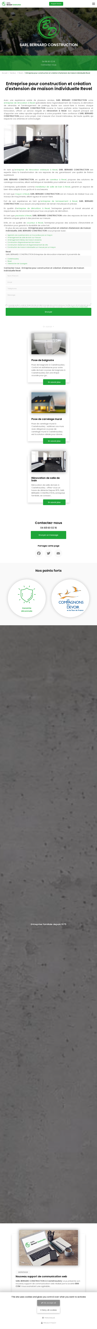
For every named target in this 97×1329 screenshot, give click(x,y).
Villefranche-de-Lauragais (17, 263)
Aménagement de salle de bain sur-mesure (24, 237)
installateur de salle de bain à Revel (52, 186)
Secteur (13, 73)
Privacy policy (49, 1323)
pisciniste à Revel (23, 215)
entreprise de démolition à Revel (33, 208)
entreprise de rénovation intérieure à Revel (36, 169)
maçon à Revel (22, 194)
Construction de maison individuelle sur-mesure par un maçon (32, 247)
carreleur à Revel (58, 179)
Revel (21, 73)
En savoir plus (54, 382)
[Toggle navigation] (93, 4)
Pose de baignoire (42, 360)
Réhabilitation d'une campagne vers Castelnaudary (48, 1276)
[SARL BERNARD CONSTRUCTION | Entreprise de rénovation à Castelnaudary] (11, 4)
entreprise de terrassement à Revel (59, 201)
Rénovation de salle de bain (45, 479)
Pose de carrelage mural (46, 419)
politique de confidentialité (78, 307)
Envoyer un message (48, 535)
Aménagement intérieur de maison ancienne (25, 240)
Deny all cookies (49, 1310)
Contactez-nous (48, 64)
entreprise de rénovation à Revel (19, 102)
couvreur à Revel (35, 222)
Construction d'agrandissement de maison (24, 242)
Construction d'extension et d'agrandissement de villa (28, 245)
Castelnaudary (13, 259)
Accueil (4, 73)
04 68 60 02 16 (48, 61)
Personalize (49, 1317)
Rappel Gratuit (56, 4)
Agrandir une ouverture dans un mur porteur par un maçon (30, 235)
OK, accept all (49, 1303)
